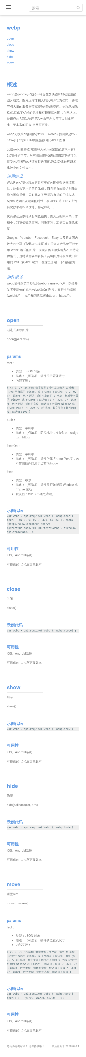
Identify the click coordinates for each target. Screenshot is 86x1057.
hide (10, 56)
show (10, 50)
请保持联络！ (37, 1046)
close (10, 44)
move (11, 63)
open (10, 38)
